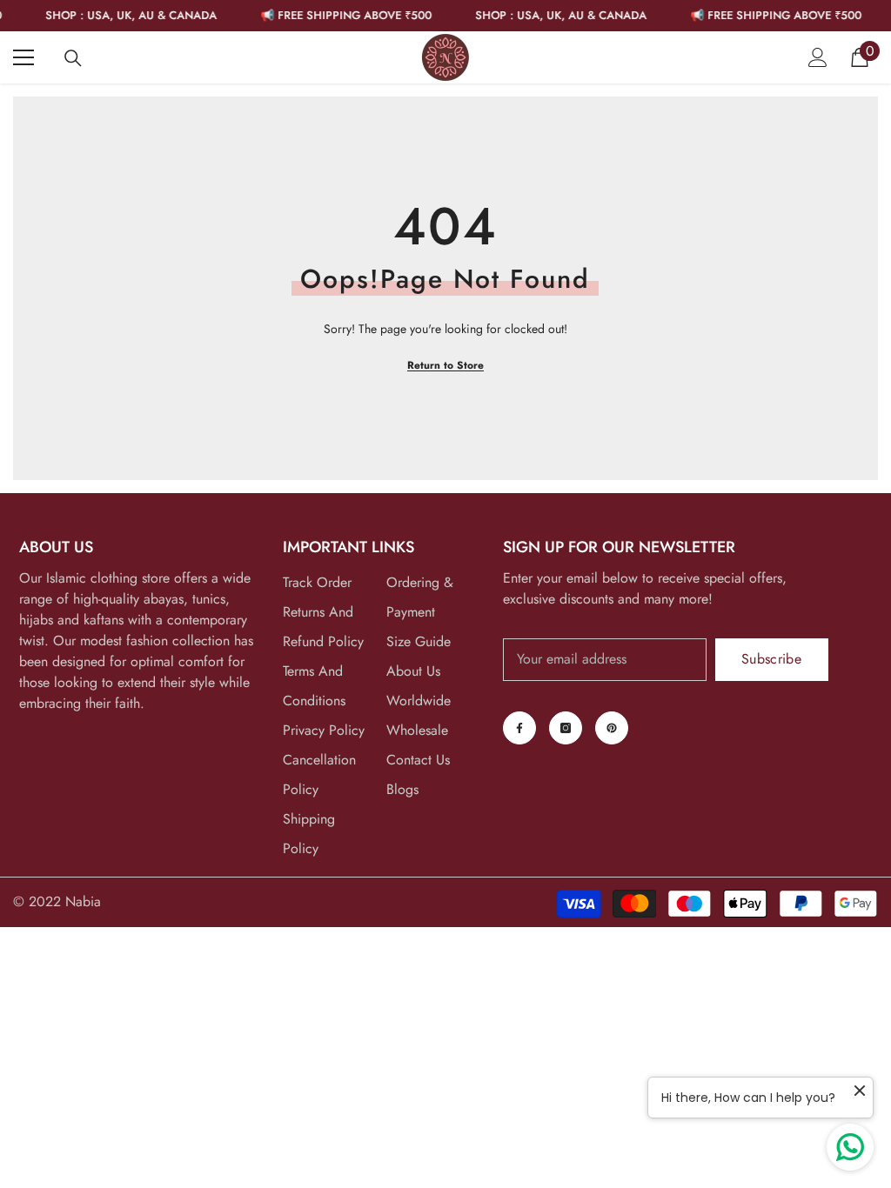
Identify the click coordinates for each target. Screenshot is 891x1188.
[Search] (73, 58)
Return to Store (445, 365)
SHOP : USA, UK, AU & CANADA (121, 15)
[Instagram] (565, 727)
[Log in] (817, 57)
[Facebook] (519, 727)
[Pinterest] (611, 727)
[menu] (23, 57)
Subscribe (771, 659)
